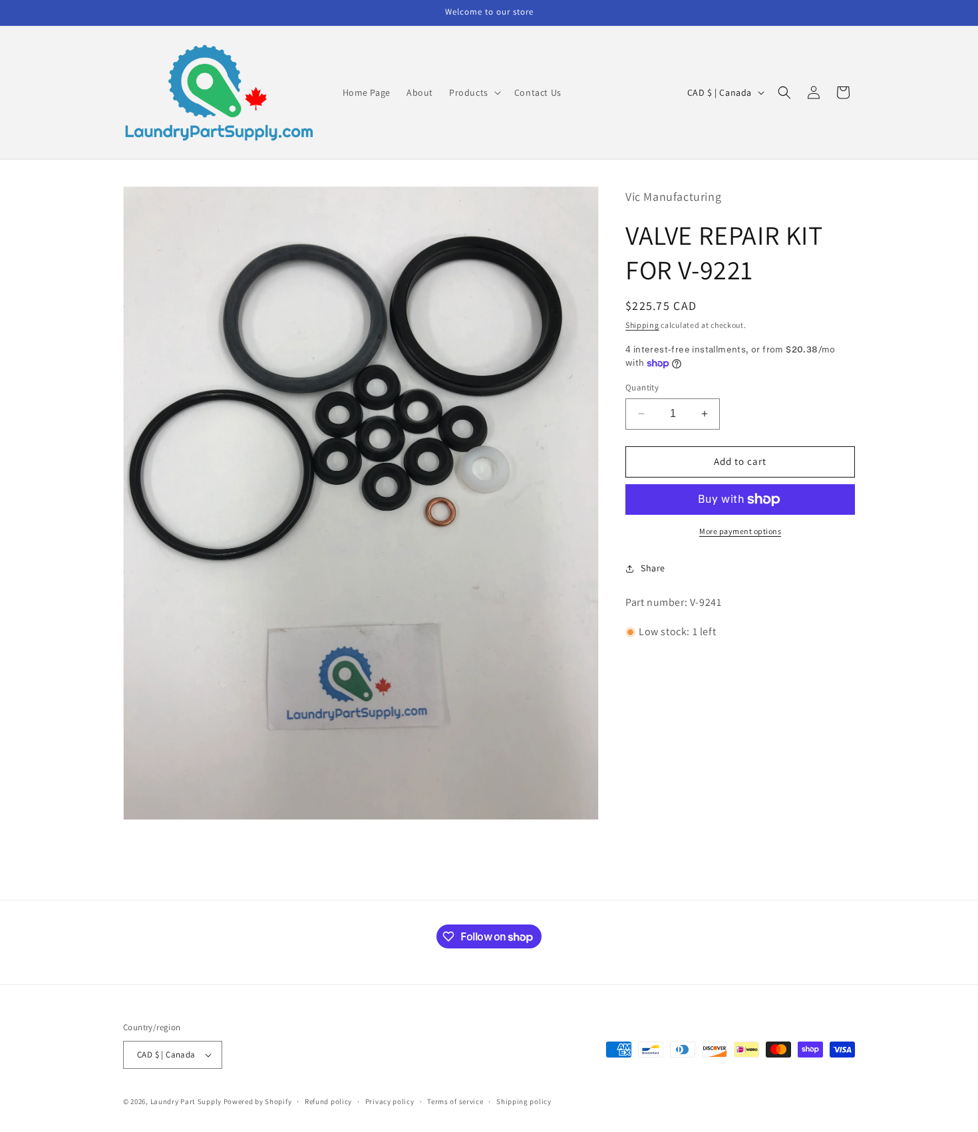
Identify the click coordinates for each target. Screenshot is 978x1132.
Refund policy (328, 1100)
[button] (473, 92)
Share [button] (653, 568)
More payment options (740, 531)
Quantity (642, 387)
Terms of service (455, 1100)
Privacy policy (389, 1100)
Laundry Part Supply (187, 1101)
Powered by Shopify (258, 1101)
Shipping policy (524, 1100)
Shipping (642, 325)
